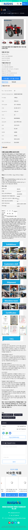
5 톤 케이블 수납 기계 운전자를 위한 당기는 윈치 (7, 490)
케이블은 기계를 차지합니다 (12, 13)
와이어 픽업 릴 (18, 414)
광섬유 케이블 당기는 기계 (8, 417)
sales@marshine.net (7, 1)
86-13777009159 (23, 1)
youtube (9, 523)
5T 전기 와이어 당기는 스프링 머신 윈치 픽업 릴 (20, 490)
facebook (12, 523)
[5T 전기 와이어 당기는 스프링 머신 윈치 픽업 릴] (20, 482)
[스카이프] (3, 433)
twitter (15, 523)
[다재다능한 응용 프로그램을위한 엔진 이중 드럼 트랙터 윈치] (14, 29)
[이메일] (10, 433)
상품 (4, 13)
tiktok (18, 523)
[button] (25, 42)
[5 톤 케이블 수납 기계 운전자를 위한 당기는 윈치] (7, 482)
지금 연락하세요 (14, 437)
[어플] (6, 433)
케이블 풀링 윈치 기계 (7, 414)
